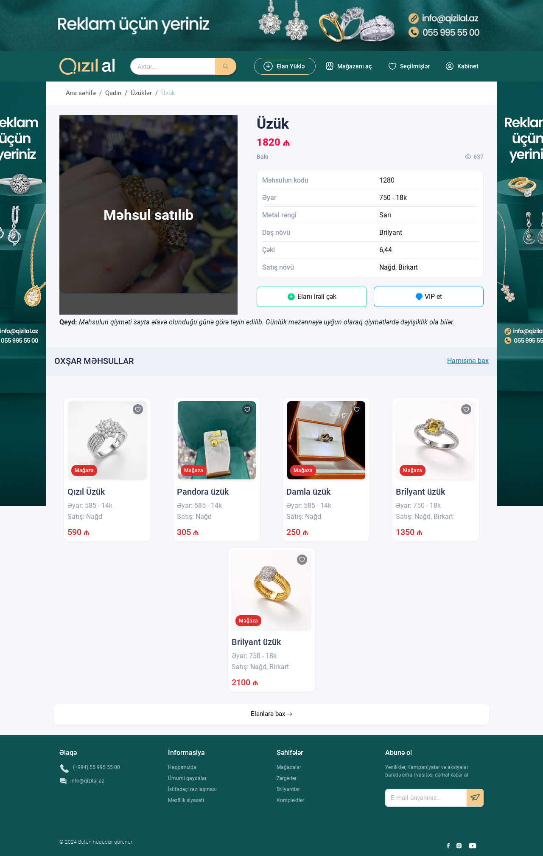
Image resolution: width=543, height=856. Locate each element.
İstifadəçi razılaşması (192, 789)
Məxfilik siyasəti (186, 800)
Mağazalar (289, 767)
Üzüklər (141, 93)
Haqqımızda (182, 767)
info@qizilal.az (87, 781)
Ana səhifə (81, 93)
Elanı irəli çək (316, 297)
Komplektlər (290, 800)
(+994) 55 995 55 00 (96, 767)
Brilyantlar (288, 789)
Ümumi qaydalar (187, 778)
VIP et (432, 297)
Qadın (113, 93)
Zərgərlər (287, 778)
